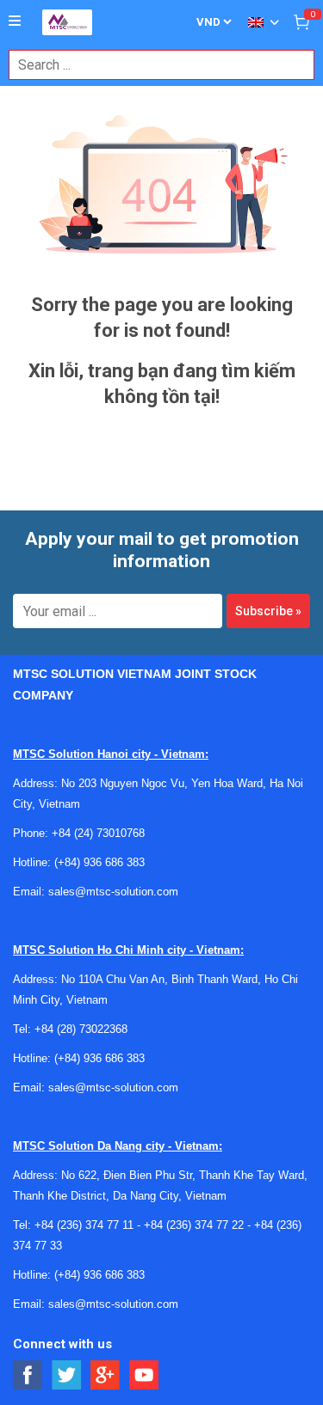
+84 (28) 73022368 (80, 1029)
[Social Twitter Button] (67, 1375)
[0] (301, 21)
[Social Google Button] (105, 1375)
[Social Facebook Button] (28, 1375)
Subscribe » (268, 611)
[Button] (15, 21)
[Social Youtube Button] (144, 1375)
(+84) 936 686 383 (99, 862)
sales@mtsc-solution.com (113, 891)
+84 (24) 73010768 (98, 833)
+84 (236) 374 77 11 (84, 1225)
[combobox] (152, 65)
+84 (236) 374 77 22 (194, 1225)
